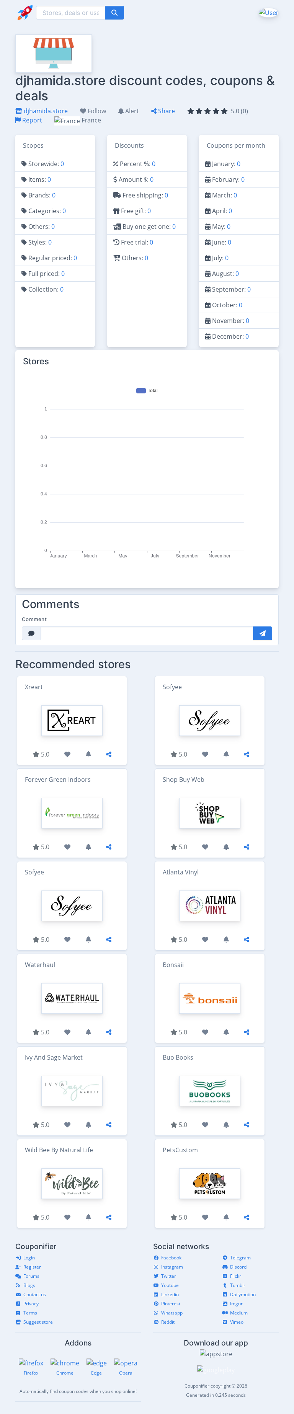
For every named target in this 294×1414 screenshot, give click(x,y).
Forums (31, 1276)
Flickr (235, 1276)
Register (32, 1267)
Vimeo (236, 1322)
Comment (34, 619)
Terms (30, 1313)
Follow (96, 111)
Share (166, 111)
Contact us (34, 1294)
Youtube (170, 1285)
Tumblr (237, 1285)
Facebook (171, 1257)
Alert (131, 111)
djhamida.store (45, 111)
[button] (268, 12)
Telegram (240, 1257)
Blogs (29, 1285)
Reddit (168, 1322)
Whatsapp (172, 1313)
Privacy (31, 1303)
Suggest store (38, 1322)
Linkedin (170, 1294)
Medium (239, 1313)
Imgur (236, 1303)
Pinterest (170, 1303)
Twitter (168, 1276)
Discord (238, 1267)
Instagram (172, 1267)
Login (29, 1257)
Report (31, 120)
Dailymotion (243, 1294)
